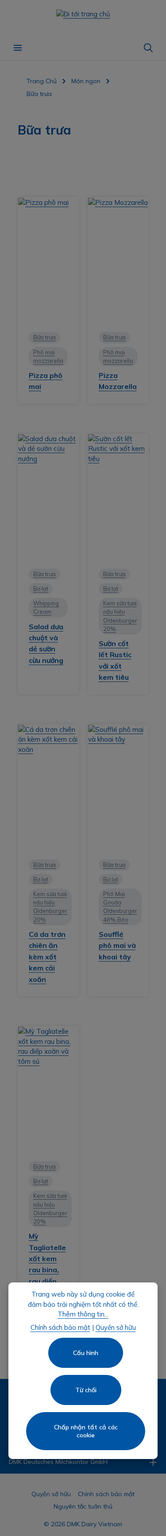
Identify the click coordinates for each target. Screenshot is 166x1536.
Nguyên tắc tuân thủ (83, 1506)
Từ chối (86, 1390)
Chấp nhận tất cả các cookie (86, 1431)
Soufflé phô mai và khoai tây (117, 945)
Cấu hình (85, 1353)
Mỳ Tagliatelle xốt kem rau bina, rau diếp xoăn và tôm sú (47, 1270)
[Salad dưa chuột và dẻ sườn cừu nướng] (48, 496)
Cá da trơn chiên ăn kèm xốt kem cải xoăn (47, 957)
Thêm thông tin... (83, 1314)
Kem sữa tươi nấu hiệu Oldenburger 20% (120, 616)
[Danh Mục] (18, 48)
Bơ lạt (40, 588)
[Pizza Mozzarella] (118, 259)
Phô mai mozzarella (48, 356)
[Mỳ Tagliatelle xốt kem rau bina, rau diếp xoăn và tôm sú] (48, 1089)
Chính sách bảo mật (106, 1494)
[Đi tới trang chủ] (83, 18)
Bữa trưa (44, 337)
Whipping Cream (46, 607)
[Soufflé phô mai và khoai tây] (118, 787)
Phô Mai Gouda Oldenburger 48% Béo (120, 906)
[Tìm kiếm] (148, 48)
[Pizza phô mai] (48, 259)
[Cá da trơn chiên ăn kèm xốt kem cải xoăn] (48, 787)
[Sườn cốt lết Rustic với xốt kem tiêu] (118, 496)
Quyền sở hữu (51, 1494)
